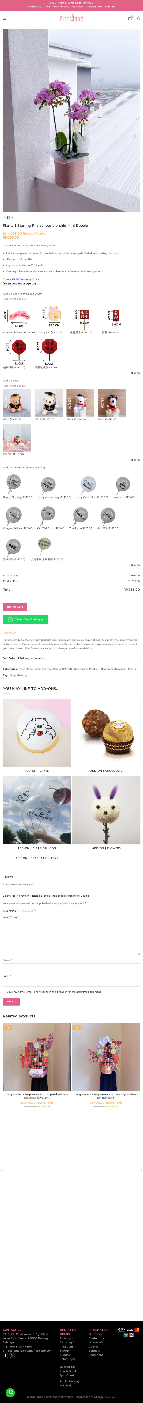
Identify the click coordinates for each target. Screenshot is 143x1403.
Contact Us (96, 1338)
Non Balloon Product (86, 668)
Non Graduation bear (113, 668)
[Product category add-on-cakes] (37, 736)
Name (7, 960)
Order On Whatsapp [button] (29, 619)
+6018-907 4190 (20, 1346)
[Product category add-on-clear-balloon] (37, 814)
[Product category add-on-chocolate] (106, 736)
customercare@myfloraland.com (30, 1350)
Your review (11, 916)
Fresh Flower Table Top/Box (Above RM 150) (45, 668)
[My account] (138, 18)
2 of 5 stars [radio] (26, 910)
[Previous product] (5, 217)
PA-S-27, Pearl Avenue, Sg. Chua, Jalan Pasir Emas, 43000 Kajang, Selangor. (26, 1338)
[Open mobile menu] (4, 18)
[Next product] (12, 217)
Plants (132, 668)
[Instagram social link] (12, 1355)
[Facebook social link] (5, 1355)
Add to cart (15, 606)
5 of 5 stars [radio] (34, 910)
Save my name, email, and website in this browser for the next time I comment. (54, 991)
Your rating (10, 910)
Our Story (95, 1334)
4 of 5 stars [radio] (31, 910)
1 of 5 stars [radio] (23, 910)
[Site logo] (71, 17)
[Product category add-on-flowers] (106, 814)
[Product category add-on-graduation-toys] (37, 858)
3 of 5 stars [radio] (29, 910)
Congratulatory (18, 675)
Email (7, 975)
